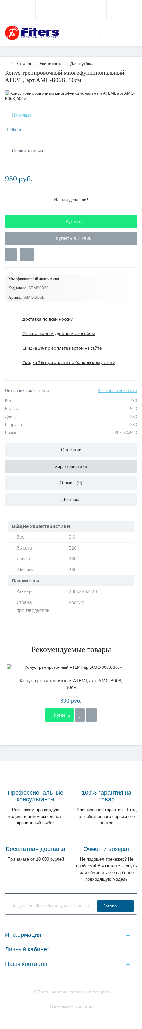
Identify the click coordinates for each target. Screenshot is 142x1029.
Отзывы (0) (71, 482)
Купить (61, 715)
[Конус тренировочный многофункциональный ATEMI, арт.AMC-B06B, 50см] (71, 95)
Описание (71, 449)
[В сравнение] (27, 254)
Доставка (71, 499)
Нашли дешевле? (71, 199)
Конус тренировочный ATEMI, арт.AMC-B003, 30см (71, 683)
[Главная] (7, 63)
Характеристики (71, 466)
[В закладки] (11, 254)
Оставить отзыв (27, 150)
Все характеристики (117, 390)
